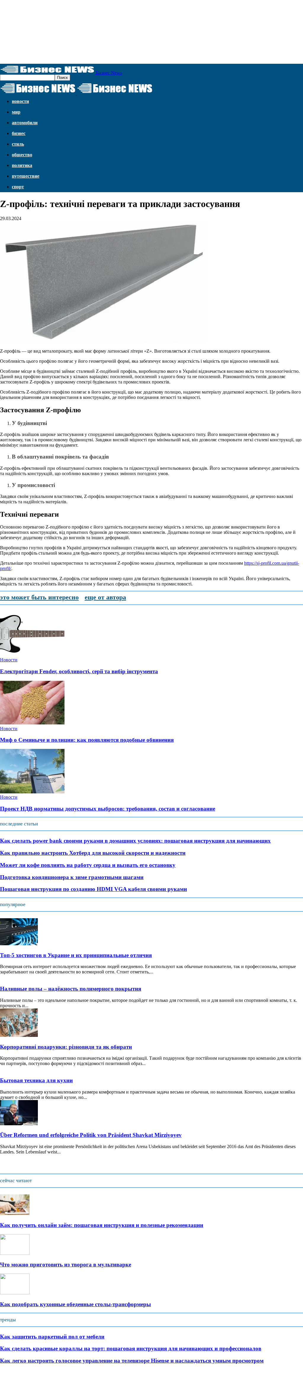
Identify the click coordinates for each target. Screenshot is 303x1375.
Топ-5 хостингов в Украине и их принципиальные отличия (76, 955)
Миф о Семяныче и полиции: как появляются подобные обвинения (87, 740)
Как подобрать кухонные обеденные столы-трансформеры (75, 1304)
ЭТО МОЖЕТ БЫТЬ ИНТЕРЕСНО (39, 597)
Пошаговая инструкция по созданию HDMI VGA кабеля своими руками (93, 889)
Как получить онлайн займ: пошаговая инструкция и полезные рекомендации (101, 1225)
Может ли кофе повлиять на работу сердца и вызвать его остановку (87, 865)
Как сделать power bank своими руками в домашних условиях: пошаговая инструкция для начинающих (135, 841)
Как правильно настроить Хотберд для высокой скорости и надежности (93, 853)
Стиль (18, 144)
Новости (20, 101)
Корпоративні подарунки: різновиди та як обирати (66, 1047)
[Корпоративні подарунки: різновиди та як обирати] (19, 1035)
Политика (22, 165)
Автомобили (25, 122)
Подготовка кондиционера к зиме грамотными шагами (72, 877)
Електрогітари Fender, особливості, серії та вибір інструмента (79, 671)
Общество (22, 154)
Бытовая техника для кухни (36, 1080)
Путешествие (25, 176)
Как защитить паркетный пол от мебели (52, 1336)
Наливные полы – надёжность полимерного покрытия (70, 989)
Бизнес (18, 133)
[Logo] (38, 93)
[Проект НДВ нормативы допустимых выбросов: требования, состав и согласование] (32, 791)
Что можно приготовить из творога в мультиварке (65, 1264)
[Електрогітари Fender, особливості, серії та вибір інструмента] (32, 654)
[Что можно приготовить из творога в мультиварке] (15, 1253)
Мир (16, 111)
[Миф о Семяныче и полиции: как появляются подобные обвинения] (32, 723)
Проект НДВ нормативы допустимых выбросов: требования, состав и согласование (107, 809)
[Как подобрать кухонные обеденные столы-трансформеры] (15, 1292)
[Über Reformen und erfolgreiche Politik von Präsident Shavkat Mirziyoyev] (19, 1123)
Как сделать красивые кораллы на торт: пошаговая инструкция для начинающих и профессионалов (130, 1348)
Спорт (18, 186)
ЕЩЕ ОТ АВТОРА (105, 597)
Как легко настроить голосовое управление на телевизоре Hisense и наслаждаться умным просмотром (132, 1361)
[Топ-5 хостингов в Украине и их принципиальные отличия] (19, 943)
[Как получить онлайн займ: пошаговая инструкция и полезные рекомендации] (15, 1213)
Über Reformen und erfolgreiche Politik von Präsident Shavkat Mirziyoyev (91, 1135)
